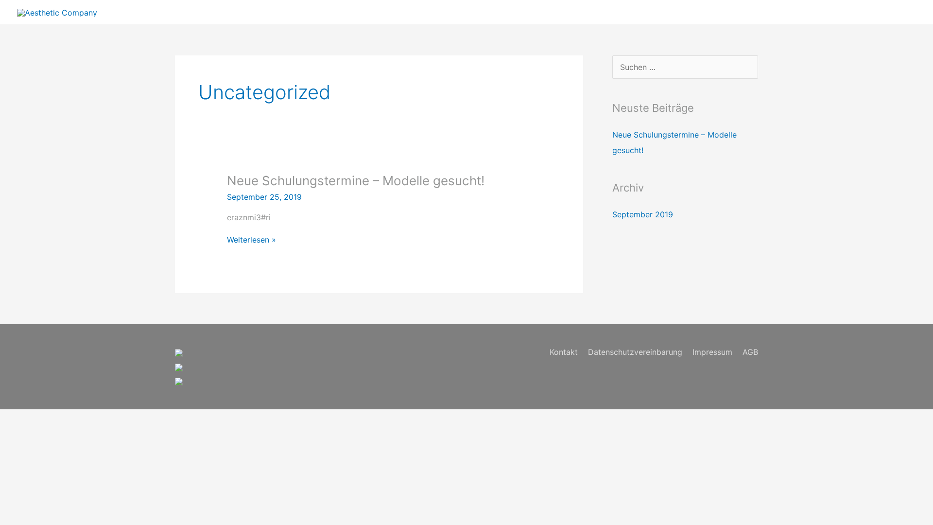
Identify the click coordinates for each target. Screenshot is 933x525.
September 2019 (642, 214)
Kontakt (564, 352)
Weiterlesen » (251, 239)
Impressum (712, 352)
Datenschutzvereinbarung (635, 352)
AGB (750, 352)
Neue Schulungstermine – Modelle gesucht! (355, 180)
